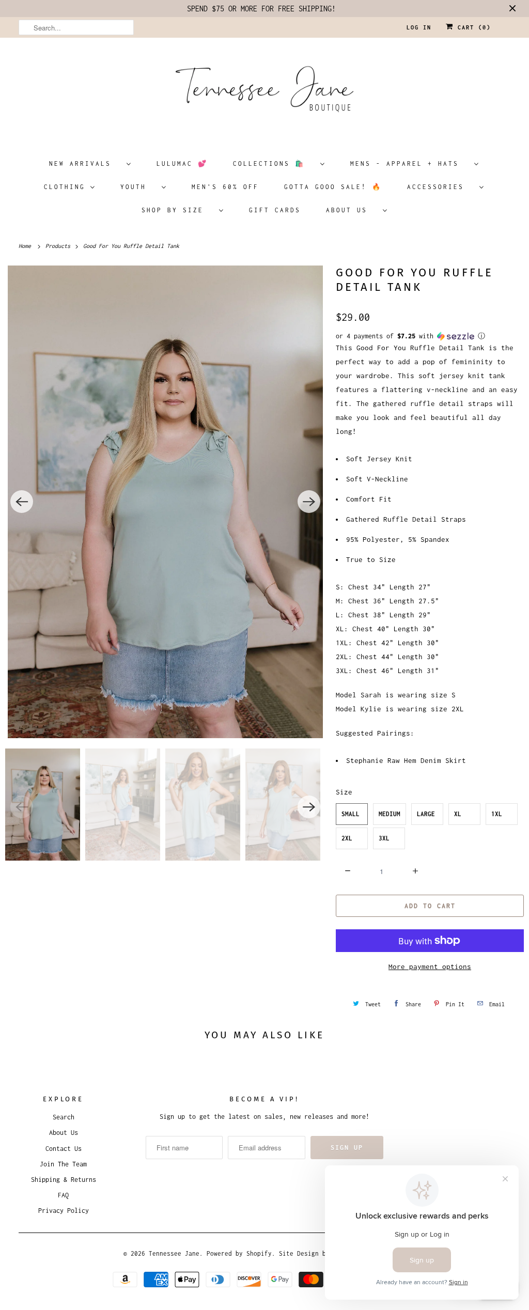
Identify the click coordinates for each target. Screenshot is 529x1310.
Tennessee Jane (174, 1253)
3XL (384, 838)
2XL (346, 838)
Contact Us (63, 1148)
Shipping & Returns (63, 1179)
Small (350, 813)
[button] (430, 336)
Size (344, 792)
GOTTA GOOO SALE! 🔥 (333, 186)
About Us (352, 210)
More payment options (429, 966)
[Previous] (21, 501)
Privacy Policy (63, 1210)
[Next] (309, 501)
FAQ (63, 1195)
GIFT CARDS (275, 210)
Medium (389, 813)
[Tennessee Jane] (265, 92)
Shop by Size (178, 210)
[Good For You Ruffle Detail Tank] (165, 502)
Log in (419, 27)
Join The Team (63, 1164)
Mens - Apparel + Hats (409, 163)
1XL (496, 813)
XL (457, 813)
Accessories (440, 186)
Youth (138, 186)
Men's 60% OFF (225, 186)
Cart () (472, 27)
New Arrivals (85, 163)
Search (63, 1117)
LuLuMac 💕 (182, 163)
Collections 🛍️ (274, 163)
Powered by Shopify (239, 1253)
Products (59, 246)
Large (426, 813)
